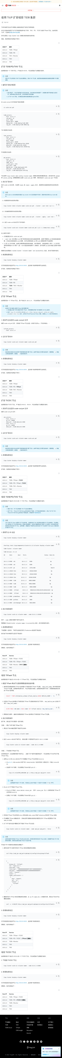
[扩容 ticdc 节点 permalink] (17, 400)
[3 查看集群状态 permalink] (14, 358)
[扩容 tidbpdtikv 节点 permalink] (24, 67)
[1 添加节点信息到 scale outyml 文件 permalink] (29, 320)
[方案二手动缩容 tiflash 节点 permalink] (20, 750)
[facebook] (31, 1041)
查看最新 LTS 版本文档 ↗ (45, 1)
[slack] (34, 1041)
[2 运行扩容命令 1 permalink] (14, 433)
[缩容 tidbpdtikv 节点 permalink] (24, 497)
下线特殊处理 (37, 512)
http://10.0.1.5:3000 (21, 265)
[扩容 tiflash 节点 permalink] (18, 296)
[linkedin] (27, 1041)
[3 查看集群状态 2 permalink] (14, 910)
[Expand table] (59, 43)
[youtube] (41, 1041)
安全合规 (40, 1054)
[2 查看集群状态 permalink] (14, 972)
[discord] (37, 1041)
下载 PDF (6, 22)
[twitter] (24, 1041)
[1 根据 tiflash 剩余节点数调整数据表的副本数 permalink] (36, 683)
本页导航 (30, 10)
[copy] (59, 106)
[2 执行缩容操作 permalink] (14, 609)
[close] (59, 1049)
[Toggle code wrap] (56, 106)
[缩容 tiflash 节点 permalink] (18, 675)
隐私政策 (33, 1054)
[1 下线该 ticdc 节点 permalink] (18, 960)
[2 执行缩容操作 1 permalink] (14, 718)
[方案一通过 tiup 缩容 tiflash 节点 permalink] (24, 725)
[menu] (2, 5)
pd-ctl (47, 313)
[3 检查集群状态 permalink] (14, 254)
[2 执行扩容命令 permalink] (14, 182)
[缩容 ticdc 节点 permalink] (17, 952)
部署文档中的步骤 (14, 32)
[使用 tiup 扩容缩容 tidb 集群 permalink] (37, 17)
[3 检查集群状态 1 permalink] (14, 627)
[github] (21, 1041)
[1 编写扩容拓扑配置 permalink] (17, 85)
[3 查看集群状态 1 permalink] (14, 455)
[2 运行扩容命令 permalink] (14, 336)
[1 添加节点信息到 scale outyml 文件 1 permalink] (29, 408)
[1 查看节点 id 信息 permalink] (16, 532)
